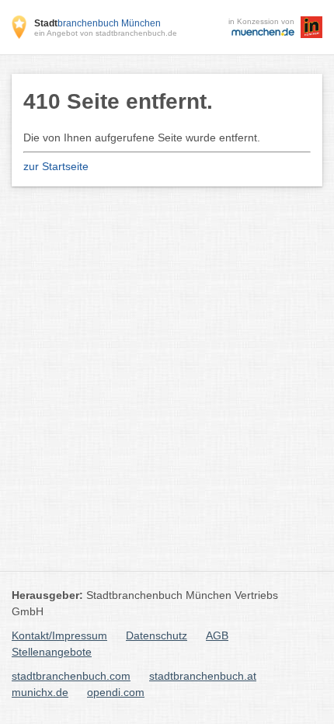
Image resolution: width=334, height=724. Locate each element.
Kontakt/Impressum (59, 635)
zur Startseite (56, 166)
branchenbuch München (97, 23)
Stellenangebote (52, 652)
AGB (217, 635)
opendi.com (115, 692)
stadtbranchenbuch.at (202, 676)
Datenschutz (156, 635)
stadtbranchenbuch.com (71, 676)
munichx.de (40, 692)
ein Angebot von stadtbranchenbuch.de (105, 33)
